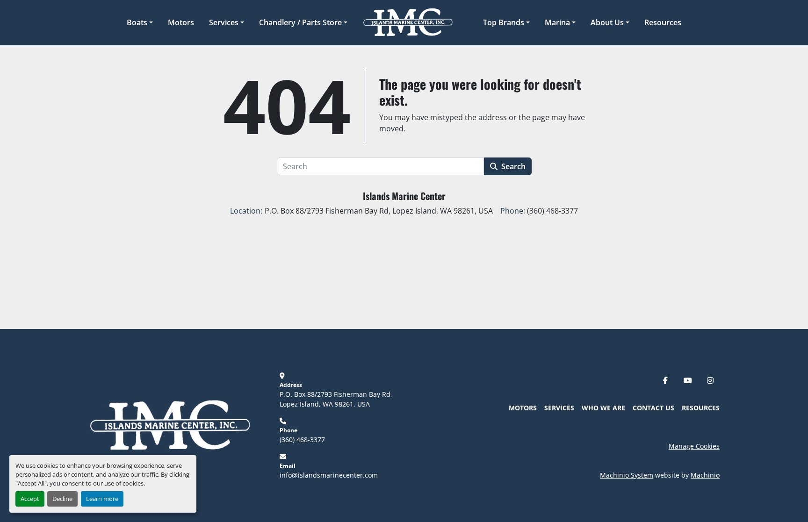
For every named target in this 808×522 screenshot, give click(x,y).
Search (513, 166)
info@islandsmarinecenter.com (329, 475)
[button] (140, 22)
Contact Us (653, 407)
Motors (181, 22)
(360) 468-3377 (302, 439)
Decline (62, 498)
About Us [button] (607, 22)
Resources (662, 22)
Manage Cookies (694, 446)
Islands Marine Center (404, 196)
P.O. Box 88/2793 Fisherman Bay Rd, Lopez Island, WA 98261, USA (337, 399)
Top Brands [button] (503, 22)
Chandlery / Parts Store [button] (300, 22)
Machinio (705, 475)
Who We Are (603, 407)
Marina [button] (557, 22)
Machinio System (626, 475)
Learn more (102, 498)
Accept (30, 498)
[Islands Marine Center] (169, 424)
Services (223, 22)
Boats (137, 22)
